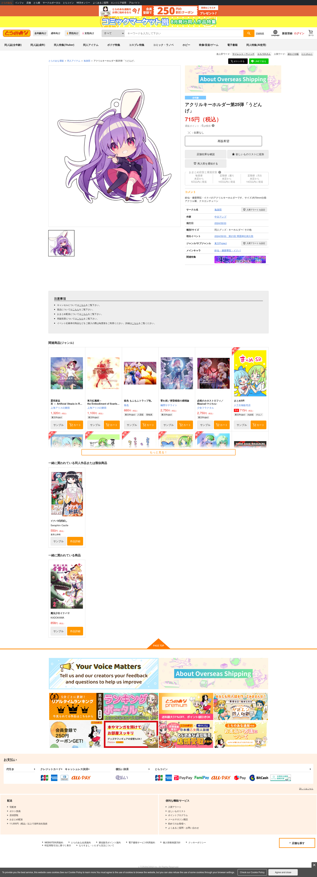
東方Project (57, 417)
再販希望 (223, 141)
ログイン (299, 33)
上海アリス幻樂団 (60, 407)
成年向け (55, 33)
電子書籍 (232, 45)
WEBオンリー (83, 2)
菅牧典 (149, 414)
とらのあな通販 (56, 60)
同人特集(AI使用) (256, 45)
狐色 (126, 405)
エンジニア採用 (118, 2)
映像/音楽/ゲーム (208, 45)
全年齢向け (40, 33)
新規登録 (287, 33)
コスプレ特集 (136, 45)
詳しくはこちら (306, 788)
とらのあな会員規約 (81, 842)
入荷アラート (256, 209)
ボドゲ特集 (113, 45)
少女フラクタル (205, 407)
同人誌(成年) (37, 45)
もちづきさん (264, 53)
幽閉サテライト (169, 405)
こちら (82, 304)
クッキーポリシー (197, 842)
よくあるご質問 (100, 2)
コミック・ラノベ (163, 45)
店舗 (28, 2)
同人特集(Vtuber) (64, 45)
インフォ (19, 2)
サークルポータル (51, 2)
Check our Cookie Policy (252, 872)
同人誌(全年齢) (13, 45)
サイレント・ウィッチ (243, 53)
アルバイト (134, 2)
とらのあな (6, 2)
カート (77, 425)
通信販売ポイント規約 (110, 842)
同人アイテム (91, 45)
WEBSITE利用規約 (54, 842)
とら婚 (36, 2)
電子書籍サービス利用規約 (142, 842)
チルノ (259, 414)
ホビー (186, 45)
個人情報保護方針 (172, 842)
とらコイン (68, 2)
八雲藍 (140, 414)
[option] (114, 146)
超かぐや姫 (293, 53)
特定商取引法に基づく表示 (58, 845)
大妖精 (250, 414)
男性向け (74, 33)
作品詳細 (75, 541)
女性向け (89, 33)
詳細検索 (260, 33)
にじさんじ (307, 53)
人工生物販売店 (242, 405)
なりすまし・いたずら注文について (96, 845)
